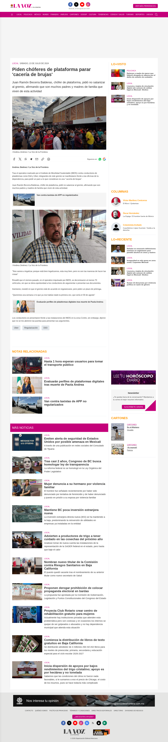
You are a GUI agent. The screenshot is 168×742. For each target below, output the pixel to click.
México (37, 14)
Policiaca (28, 14)
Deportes (140, 14)
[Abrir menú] (12, 14)
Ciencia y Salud (117, 14)
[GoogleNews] (87, 723)
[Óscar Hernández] (116, 214)
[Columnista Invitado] (116, 227)
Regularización (31, 328)
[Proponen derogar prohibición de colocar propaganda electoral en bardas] (27, 593)
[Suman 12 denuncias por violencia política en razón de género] (118, 283)
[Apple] (99, 723)
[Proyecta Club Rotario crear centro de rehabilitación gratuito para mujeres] (27, 619)
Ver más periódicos (145, 6)
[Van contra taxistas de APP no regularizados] (27, 405)
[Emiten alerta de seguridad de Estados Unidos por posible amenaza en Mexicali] (27, 444)
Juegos (149, 14)
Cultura (92, 14)
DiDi (45, 328)
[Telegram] (31, 159)
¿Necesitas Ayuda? (83, 717)
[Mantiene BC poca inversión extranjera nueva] (27, 516)
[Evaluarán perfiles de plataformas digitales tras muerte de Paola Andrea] (27, 385)
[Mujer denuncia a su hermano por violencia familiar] (27, 490)
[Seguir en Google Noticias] (104, 159)
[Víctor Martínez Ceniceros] (116, 202)
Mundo (46, 14)
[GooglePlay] (104, 723)
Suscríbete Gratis (133, 407)
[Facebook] (70, 4)
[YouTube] (82, 4)
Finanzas (55, 14)
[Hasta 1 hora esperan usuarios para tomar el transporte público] (27, 365)
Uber (16, 328)
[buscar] (156, 14)
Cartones (74, 14)
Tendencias (103, 14)
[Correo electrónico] (37, 159)
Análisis (64, 14)
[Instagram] (88, 4)
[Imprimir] (49, 159)
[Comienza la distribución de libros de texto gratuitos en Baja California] (27, 646)
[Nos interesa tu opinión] (84, 701)
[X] (76, 4)
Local (19, 14)
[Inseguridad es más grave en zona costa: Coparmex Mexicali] (118, 260)
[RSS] (93, 723)
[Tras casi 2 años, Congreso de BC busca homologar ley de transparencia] (27, 466)
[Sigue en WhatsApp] (100, 159)
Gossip (84, 14)
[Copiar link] (43, 159)
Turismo (130, 14)
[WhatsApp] (25, 159)
